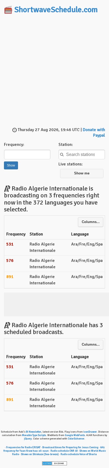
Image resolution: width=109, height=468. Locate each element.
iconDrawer (90, 431)
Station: (65, 144)
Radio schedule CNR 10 (64, 450)
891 (9, 276)
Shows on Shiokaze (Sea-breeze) (40, 454)
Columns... (91, 222)
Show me (81, 173)
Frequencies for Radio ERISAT (23, 447)
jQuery (28, 438)
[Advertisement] (54, 71)
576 (9, 260)
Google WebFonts (75, 435)
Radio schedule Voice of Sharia (79, 454)
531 (9, 244)
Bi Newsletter (33, 431)
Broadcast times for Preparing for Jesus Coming (70, 447)
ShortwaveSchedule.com (56, 10)
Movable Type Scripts (34, 435)
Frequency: (14, 144)
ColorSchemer (76, 438)
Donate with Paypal (94, 132)
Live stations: (70, 164)
